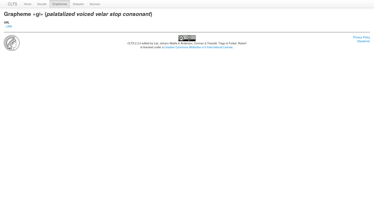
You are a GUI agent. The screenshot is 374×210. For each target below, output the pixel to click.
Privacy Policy (361, 37)
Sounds (42, 4)
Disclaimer (363, 41)
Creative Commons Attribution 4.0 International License (198, 47)
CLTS (12, 4)
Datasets (78, 4)
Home (27, 4)
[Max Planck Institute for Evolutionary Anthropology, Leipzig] (11, 43)
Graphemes (59, 4)
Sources (95, 4)
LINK (9, 26)
